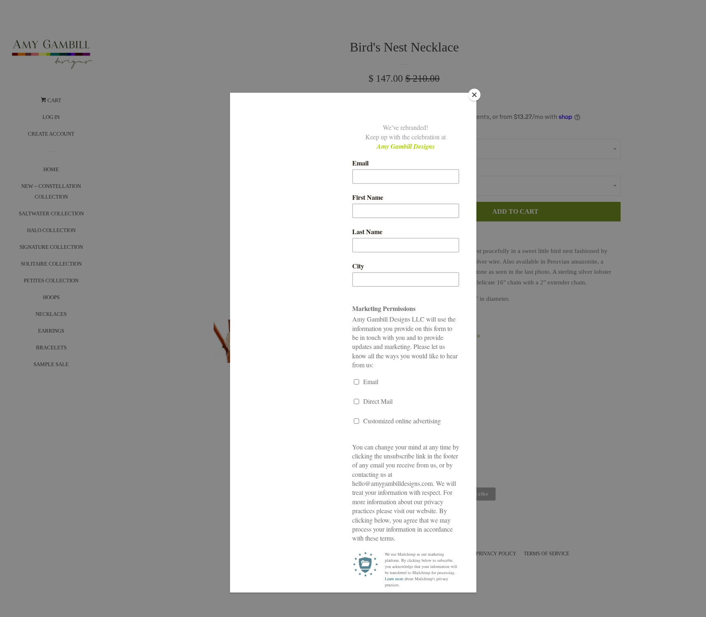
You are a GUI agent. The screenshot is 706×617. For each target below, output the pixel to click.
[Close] (474, 95)
